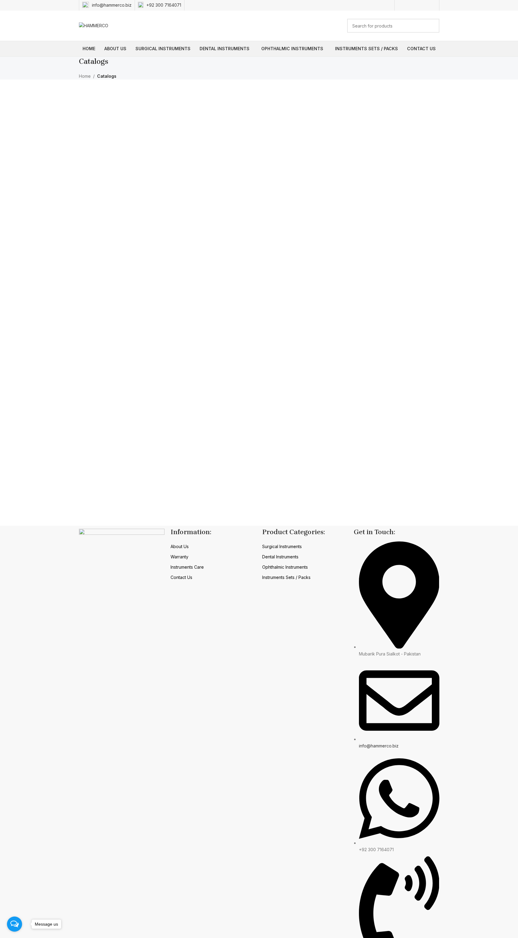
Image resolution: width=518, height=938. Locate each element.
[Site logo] (93, 25)
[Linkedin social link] (432, 5)
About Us (180, 546)
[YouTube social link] (424, 5)
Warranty (179, 556)
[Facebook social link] (401, 5)
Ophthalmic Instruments (285, 567)
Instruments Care (187, 567)
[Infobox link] (159, 5)
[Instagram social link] (417, 5)
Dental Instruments (280, 556)
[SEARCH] (432, 26)
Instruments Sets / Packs (286, 577)
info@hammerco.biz (112, 5)
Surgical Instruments (282, 546)
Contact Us (181, 577)
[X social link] (409, 5)
